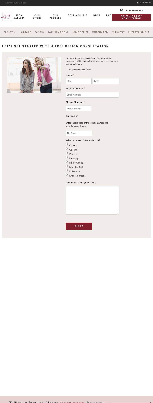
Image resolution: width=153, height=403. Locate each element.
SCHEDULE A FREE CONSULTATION (131, 17)
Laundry (73, 158)
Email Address (75, 88)
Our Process (55, 16)
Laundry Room (58, 32)
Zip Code (72, 115)
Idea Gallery (19, 16)
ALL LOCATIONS (144, 2)
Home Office (80, 32)
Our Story (37, 16)
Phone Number (75, 102)
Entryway (118, 32)
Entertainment (138, 32)
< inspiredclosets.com (15, 3)
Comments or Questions (81, 182)
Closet (8, 32)
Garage (26, 32)
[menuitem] (19, 17)
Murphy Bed (100, 32)
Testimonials (78, 15)
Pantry (39, 32)
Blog (96, 15)
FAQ (109, 15)
